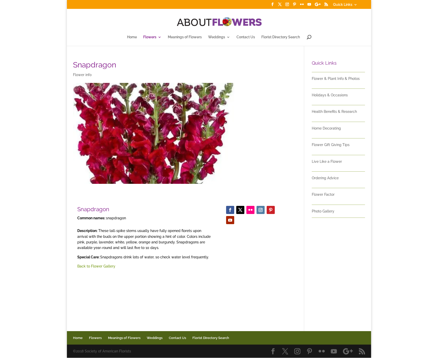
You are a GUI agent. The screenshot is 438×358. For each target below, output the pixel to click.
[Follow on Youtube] (230, 220)
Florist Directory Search (280, 37)
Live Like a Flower (327, 161)
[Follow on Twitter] (240, 210)
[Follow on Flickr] (250, 210)
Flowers (149, 37)
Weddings (216, 37)
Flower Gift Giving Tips (331, 145)
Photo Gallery (323, 211)
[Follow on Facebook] (230, 210)
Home (132, 37)
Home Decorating (326, 128)
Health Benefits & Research (334, 112)
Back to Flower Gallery (96, 266)
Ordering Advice (325, 178)
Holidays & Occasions (330, 95)
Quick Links (342, 5)
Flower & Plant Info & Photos (336, 79)
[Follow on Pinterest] (271, 210)
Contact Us (245, 37)
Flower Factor (323, 194)
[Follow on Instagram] (261, 210)
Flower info (82, 75)
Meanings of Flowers (185, 37)
